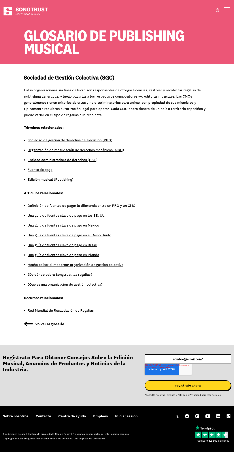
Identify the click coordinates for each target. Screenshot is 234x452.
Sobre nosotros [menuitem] (15, 416)
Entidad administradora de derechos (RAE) (62, 160)
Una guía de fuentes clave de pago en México (63, 225)
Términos (170, 395)
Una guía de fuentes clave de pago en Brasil (62, 245)
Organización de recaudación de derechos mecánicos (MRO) (76, 150)
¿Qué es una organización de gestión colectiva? (65, 284)
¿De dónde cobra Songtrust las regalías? (60, 274)
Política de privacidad (40, 434)
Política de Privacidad (189, 395)
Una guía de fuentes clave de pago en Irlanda (63, 255)
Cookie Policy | (64, 434)
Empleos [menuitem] (100, 416)
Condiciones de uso (14, 434)
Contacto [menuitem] (43, 416)
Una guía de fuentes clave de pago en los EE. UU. (66, 215)
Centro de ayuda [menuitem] (72, 416)
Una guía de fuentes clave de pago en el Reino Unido (69, 235)
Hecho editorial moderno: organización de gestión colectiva (75, 264)
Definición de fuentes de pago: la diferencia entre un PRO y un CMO (81, 205)
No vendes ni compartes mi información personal (101, 434)
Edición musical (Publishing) (50, 179)
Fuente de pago (40, 169)
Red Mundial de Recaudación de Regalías (61, 310)
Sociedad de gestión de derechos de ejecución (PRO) (70, 140)
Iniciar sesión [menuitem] (126, 416)
